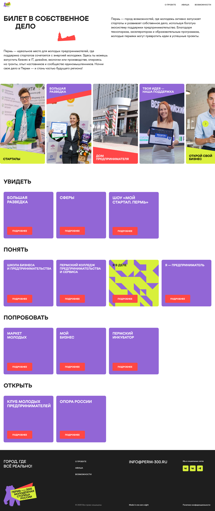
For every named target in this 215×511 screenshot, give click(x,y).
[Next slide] (205, 124)
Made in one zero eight (139, 505)
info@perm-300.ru (148, 461)
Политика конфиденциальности (196, 505)
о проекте (170, 4)
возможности (203, 4)
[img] (134, 283)
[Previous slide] (9, 124)
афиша (185, 4)
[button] (19, 231)
